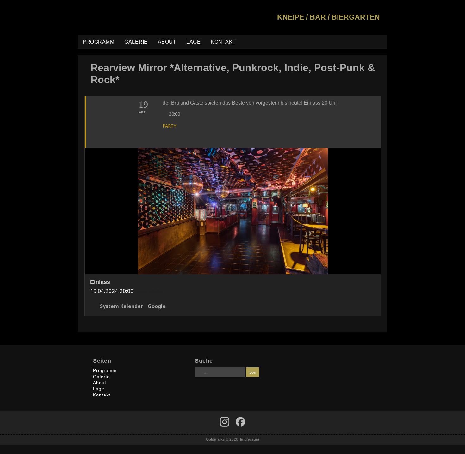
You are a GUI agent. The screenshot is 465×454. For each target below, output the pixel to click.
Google (157, 306)
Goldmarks (123, 17)
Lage (193, 42)
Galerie (136, 42)
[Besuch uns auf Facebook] (224, 422)
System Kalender (121, 306)
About (167, 42)
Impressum (249, 439)
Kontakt (223, 42)
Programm (98, 42)
